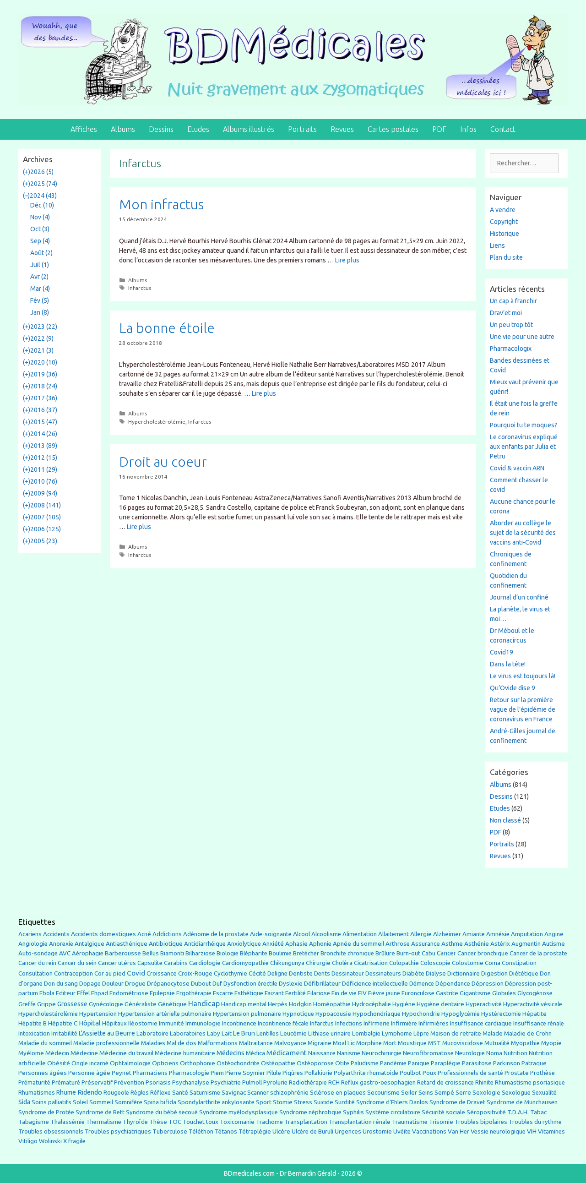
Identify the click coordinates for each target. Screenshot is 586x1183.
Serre (463, 1092)
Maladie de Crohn (528, 1033)
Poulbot (410, 1072)
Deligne (277, 973)
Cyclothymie (230, 973)
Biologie (228, 953)
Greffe (27, 1004)
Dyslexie (291, 983)
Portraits (302, 129)
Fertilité (295, 993)
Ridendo (89, 1092)
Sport (263, 1102)
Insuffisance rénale (538, 1023)
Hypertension (98, 1013)
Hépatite (534, 1013)
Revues (342, 129)
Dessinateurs (383, 973)
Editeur (66, 993)
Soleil (80, 1102)
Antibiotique (166, 943)
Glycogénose (535, 993)
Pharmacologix (511, 348)
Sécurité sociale (443, 1112)
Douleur (113, 983)
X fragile (74, 1141)
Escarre (223, 993)
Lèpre (421, 1033)
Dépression (488, 983)
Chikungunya (287, 962)
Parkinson (506, 1063)
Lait (227, 1033)
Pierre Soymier (245, 1072)
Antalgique (89, 943)
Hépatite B (32, 1023)
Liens (497, 245)
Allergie (421, 934)
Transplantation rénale (360, 1121)
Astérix (500, 943)
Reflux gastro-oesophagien (378, 1082)
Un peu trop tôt (511, 324)
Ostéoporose (315, 1063)
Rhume (66, 1092)
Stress (303, 1102)
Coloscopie (435, 962)
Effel (83, 993)
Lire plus (347, 260)
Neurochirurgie (382, 1053)
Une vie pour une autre (522, 336)
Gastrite (447, 993)
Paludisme (365, 1063)
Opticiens (165, 1063)
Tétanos (226, 1131)
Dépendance (452, 983)
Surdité (345, 1102)
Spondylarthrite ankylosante (216, 1102)
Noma (494, 1053)
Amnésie (498, 934)
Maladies (153, 1043)
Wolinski (50, 1141)
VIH (532, 1131)
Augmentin (526, 943)
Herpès (278, 1004)
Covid (136, 973)
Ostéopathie (278, 1063)
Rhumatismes (36, 1092)
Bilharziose (200, 953)
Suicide (323, 1102)
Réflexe (160, 1092)
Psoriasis (158, 1082)
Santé (180, 1092)
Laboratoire (152, 1033)
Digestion (494, 973)
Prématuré (66, 1082)
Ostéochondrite (238, 1063)
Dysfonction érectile (250, 983)
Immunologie (203, 1023)
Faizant (274, 993)
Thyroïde (135, 1121)
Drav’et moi (506, 312)
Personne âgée (89, 1072)
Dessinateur (347, 973)
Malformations (218, 1043)
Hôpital (90, 1023)
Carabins (176, 962)
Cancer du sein (77, 962)
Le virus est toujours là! (522, 676)
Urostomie (377, 1131)
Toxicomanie (237, 1121)
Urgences (348, 1131)
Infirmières (433, 1023)
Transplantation (305, 1121)
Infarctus (139, 288)
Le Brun (244, 1033)
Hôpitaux (114, 1023)
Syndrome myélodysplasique (238, 1112)
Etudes (198, 129)
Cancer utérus (117, 962)
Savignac (234, 1092)
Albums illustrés (248, 129)
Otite (342, 1063)
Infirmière (404, 1023)
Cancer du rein (37, 962)
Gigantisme (475, 993)
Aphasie (296, 943)
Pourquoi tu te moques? (523, 425)
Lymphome (397, 1033)
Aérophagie (87, 953)
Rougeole (116, 1092)
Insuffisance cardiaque (481, 1023)
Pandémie (393, 1063)
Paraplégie (446, 1063)
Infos (468, 129)
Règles (139, 1092)
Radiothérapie (308, 1082)
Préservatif (97, 1082)
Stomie (283, 1102)
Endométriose (128, 993)
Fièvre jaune (384, 993)
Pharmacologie (189, 1072)
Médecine (84, 1053)
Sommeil (101, 1102)
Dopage (90, 983)
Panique (418, 1063)
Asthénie (476, 943)
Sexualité (544, 1092)
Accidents (56, 934)
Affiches (84, 129)
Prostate (517, 1072)
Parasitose (477, 1063)
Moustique (412, 1043)
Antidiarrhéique (205, 943)
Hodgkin (300, 1004)
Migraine (319, 1043)
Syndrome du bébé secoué (162, 1112)
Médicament (286, 1053)
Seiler (409, 1092)
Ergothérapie (194, 993)
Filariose (318, 993)
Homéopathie (332, 1004)
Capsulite (150, 962)
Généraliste (141, 1004)
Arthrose (397, 943)
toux (212, 1121)
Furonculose (418, 993)
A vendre (502, 209)
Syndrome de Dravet (457, 1102)
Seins (425, 1092)
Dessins (161, 129)
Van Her (458, 1131)
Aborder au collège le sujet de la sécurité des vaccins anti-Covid (523, 532)
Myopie (551, 1043)
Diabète (413, 973)
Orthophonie (197, 1063)
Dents (322, 973)
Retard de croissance (445, 1082)
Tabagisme (33, 1121)
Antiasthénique (126, 943)
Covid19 (501, 652)
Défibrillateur (322, 983)
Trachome (269, 1121)
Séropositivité (486, 1112)
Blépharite (253, 953)
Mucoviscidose (462, 1043)
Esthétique (248, 993)
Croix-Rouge (195, 973)
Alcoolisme (326, 934)
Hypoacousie (333, 1013)
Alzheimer (447, 934)
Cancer (446, 953)
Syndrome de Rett (100, 1112)
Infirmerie (377, 1023)
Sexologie (486, 1092)
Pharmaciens (150, 1072)
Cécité (257, 973)
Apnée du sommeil (358, 943)
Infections (348, 1023)
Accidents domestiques (103, 934)
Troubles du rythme (535, 1121)
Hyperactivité (484, 1004)
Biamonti (172, 953)
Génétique (172, 1004)
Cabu (428, 953)
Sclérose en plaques (338, 1092)
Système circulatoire (392, 1112)
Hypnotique (298, 1013)
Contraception (73, 973)
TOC (174, 1121)
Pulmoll (252, 1082)
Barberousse (123, 953)
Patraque (534, 1063)
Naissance (322, 1053)
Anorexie (61, 943)
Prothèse (542, 1072)
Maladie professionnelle (106, 1043)
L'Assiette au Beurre (107, 1033)
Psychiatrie (226, 1082)
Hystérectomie (501, 1013)
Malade (493, 1033)
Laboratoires (188, 1033)
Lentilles (267, 1033)
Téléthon (201, 1131)
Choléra (342, 962)
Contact (502, 129)
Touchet (194, 1121)
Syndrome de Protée (46, 1112)
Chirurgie (318, 962)
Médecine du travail (126, 1053)
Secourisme (383, 1092)
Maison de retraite (455, 1033)
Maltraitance (256, 1043)
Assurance (425, 943)
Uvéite (402, 1131)
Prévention (129, 1082)
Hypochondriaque (377, 1013)
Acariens (30, 934)
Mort (389, 1043)
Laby (213, 1033)
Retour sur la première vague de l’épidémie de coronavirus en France (522, 709)
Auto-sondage (38, 953)
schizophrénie (289, 1092)
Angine (554, 934)
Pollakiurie (318, 1072)
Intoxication (34, 1033)
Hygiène (403, 1004)
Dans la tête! (508, 664)
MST (434, 1043)
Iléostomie (142, 1023)
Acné (144, 934)
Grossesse (72, 1004)
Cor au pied (109, 973)
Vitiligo (28, 1141)
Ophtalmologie (130, 1063)
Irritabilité (64, 1033)
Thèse (158, 1121)
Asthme (452, 943)
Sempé (444, 1092)
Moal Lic (344, 1043)
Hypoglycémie (460, 1013)
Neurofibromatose (428, 1053)
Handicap (204, 1003)
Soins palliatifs (51, 1102)
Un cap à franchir (513, 301)
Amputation (527, 934)
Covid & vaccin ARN (517, 468)
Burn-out (408, 953)
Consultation (35, 973)
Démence (421, 983)
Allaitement (393, 934)
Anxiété (273, 943)
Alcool (301, 934)
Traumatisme (410, 1121)
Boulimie (280, 953)
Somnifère (128, 1102)
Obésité (58, 1063)
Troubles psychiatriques (118, 1131)
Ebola (46, 993)
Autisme (553, 943)
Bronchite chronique (347, 953)
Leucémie (293, 1033)
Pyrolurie (275, 1082)
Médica (255, 1053)
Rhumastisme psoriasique (530, 1082)
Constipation (519, 962)
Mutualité (497, 1043)
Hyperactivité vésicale (532, 1004)
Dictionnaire (463, 973)
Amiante (473, 934)
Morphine (369, 1043)
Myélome (31, 1053)
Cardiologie (205, 962)
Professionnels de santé (470, 1072)
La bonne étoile (167, 328)
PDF (439, 129)
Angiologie (33, 943)
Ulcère (281, 1131)
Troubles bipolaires (481, 1121)
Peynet (121, 1072)
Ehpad (99, 993)
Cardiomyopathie (245, 962)
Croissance (161, 973)
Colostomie (467, 962)
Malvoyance (290, 1043)
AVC (65, 953)
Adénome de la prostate (216, 934)
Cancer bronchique (482, 953)
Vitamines (551, 1131)
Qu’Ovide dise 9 (512, 688)
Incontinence (239, 1023)
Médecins (230, 1053)
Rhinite (484, 1082)
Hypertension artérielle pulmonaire (165, 1013)
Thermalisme (103, 1121)
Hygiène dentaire (440, 1004)
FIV (362, 993)
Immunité (171, 1023)
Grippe (46, 1004)
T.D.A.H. (518, 1112)
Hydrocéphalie (371, 1004)
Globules (504, 993)
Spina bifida (160, 1102)
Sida (24, 1102)
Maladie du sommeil (45, 1043)
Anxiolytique (244, 943)
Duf (217, 983)
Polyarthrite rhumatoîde (366, 1072)
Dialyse (436, 973)
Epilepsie (162, 993)
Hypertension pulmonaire (247, 1013)
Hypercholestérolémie (156, 422)
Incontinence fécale (283, 1023)
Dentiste (301, 973)
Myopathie (525, 1043)
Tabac (538, 1112)
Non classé (505, 820)
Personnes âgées (42, 1072)
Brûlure (385, 953)
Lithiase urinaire (329, 1033)
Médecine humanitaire (185, 1053)
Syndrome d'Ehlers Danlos (392, 1102)
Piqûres (292, 1072)
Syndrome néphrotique (310, 1112)
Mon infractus (161, 204)
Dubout (201, 983)
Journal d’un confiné (519, 597)
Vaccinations (429, 1131)
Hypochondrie (421, 1013)
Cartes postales (393, 129)
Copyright (504, 221)
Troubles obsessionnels (50, 1131)
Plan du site (506, 257)
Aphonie (320, 943)
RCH (334, 1082)
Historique (504, 233)
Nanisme (348, 1053)
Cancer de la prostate (538, 953)
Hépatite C (62, 1023)
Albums (123, 129)
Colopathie (404, 962)
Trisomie (441, 1121)
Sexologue (516, 1092)
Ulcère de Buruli (312, 1131)
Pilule (273, 1072)
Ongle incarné (90, 1063)
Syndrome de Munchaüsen (522, 1102)
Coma (492, 962)
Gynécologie (106, 1004)
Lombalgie (366, 1033)
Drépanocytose (168, 983)
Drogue (135, 983)
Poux (429, 1072)
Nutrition (515, 1053)
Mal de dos (181, 1043)
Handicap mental (243, 1004)
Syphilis (353, 1112)
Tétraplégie (255, 1131)
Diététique (523, 973)
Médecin (57, 1053)
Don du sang (61, 983)
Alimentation (359, 934)
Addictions (167, 934)
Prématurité (34, 1082)
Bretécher (306, 953)
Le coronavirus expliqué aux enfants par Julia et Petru (524, 446)
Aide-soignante (271, 934)
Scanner (258, 1092)
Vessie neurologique (498, 1131)
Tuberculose (169, 1131)
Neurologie (470, 1053)
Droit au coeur (163, 461)
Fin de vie (344, 993)
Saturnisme (205, 1092)
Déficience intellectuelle (375, 983)
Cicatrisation (371, 962)
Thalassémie (67, 1121)
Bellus (150, 953)
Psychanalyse (190, 1082)
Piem (217, 1072)
